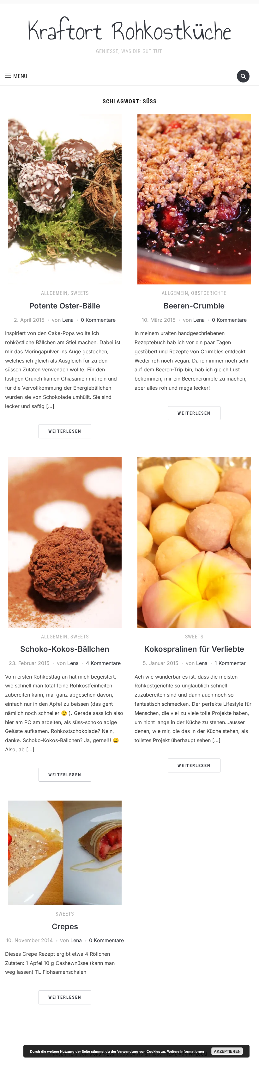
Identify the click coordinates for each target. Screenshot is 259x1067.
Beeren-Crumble (194, 305)
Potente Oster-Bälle (64, 305)
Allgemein (54, 293)
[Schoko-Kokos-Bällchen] (65, 542)
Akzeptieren (227, 1051)
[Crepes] (65, 852)
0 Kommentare (98, 320)
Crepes (65, 926)
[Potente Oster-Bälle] (65, 199)
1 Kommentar (230, 663)
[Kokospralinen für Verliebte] (194, 542)
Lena (68, 320)
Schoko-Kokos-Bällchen (64, 649)
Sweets (79, 293)
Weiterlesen (64, 431)
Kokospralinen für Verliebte (194, 649)
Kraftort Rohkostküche (129, 31)
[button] (16, 76)
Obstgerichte (208, 293)
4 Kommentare (103, 663)
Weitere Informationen (185, 1051)
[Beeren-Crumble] (194, 199)
